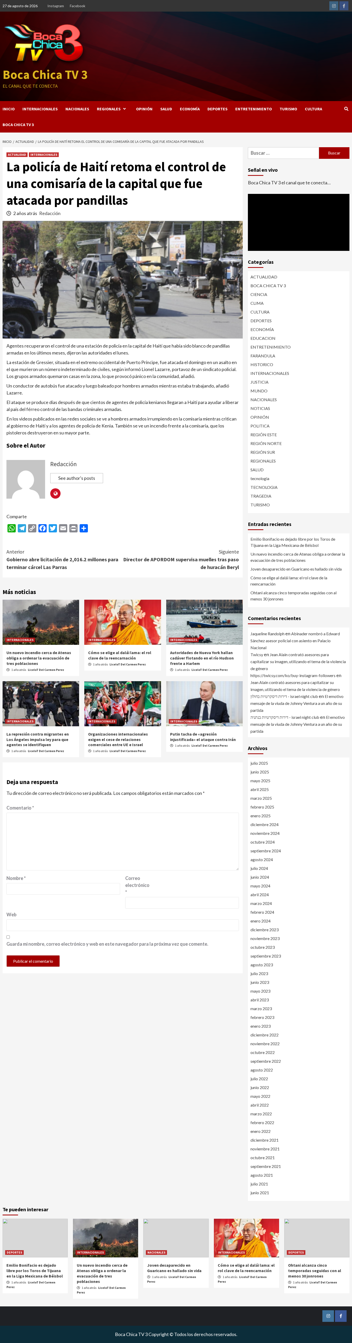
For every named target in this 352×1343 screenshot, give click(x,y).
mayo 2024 (260, 885)
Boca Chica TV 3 (45, 74)
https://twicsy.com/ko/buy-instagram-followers (293, 675)
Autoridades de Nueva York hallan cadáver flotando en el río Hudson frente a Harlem (202, 658)
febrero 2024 (262, 912)
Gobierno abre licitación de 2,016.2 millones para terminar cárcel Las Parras (62, 559)
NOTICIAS (260, 408)
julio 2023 (259, 973)
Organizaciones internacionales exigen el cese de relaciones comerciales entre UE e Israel (118, 739)
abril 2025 (259, 789)
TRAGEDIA (260, 495)
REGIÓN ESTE (263, 434)
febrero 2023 (262, 1017)
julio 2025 (259, 763)
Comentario (20, 808)
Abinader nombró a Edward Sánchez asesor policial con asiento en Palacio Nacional (295, 640)
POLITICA (260, 425)
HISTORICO (261, 364)
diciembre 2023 (264, 929)
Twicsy (256, 654)
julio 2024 (259, 868)
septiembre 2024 (265, 850)
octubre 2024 (262, 841)
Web (11, 914)
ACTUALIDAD (17, 154)
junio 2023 (259, 982)
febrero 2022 (262, 1122)
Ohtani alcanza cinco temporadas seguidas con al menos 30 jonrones (293, 595)
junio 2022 (259, 1087)
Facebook (77, 6)
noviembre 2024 (265, 833)
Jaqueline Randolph (267, 633)
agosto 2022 (261, 1069)
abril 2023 (259, 999)
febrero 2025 (262, 806)
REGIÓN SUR (262, 452)
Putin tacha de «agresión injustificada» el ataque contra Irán (203, 736)
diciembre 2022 (264, 1034)
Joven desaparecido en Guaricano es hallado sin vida (296, 568)
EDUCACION (262, 338)
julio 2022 (259, 1078)
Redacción (50, 213)
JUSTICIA (259, 382)
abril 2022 (259, 1104)
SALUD (166, 108)
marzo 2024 (261, 903)
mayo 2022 (260, 1096)
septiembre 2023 (265, 955)
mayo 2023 (260, 990)
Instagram (55, 6)
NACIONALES (77, 108)
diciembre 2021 (264, 1140)
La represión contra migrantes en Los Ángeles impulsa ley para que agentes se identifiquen (37, 739)
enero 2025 (260, 815)
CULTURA (313, 108)
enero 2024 (260, 920)
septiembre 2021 (265, 1166)
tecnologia (259, 478)
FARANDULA (262, 355)
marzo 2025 (261, 798)
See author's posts (76, 478)
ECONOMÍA (190, 108)
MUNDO (258, 390)
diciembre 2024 (264, 824)
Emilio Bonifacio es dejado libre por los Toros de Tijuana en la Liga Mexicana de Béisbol (292, 542)
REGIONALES (109, 108)
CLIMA (257, 303)
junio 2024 (259, 877)
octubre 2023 (262, 947)
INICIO (9, 108)
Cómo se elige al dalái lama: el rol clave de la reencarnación (119, 655)
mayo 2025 (260, 780)
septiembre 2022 (265, 1061)
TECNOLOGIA (264, 487)
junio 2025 (259, 771)
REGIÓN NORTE (266, 443)
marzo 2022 (261, 1113)
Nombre (16, 878)
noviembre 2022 (265, 1043)
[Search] (346, 109)
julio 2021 (259, 1183)
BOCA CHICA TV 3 (18, 124)
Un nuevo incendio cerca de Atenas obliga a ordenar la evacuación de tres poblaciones (38, 658)
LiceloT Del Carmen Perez (46, 670)
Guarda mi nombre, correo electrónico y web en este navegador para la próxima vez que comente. (107, 944)
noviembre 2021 (265, 1148)
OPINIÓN (144, 108)
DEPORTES (217, 108)
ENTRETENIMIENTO (253, 108)
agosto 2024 (261, 859)
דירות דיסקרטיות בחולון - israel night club (284, 696)
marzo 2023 (261, 1008)
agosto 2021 (261, 1175)
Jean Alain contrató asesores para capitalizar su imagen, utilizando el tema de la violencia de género (298, 661)
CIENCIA (258, 294)
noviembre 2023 (265, 938)
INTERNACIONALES (40, 108)
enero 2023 (260, 1026)
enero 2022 (260, 1131)
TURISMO (288, 108)
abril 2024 (259, 894)
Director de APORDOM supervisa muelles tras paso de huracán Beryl (181, 559)
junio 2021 (259, 1192)
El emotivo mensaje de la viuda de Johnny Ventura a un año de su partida (296, 703)
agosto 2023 (261, 964)
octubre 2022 (262, 1052)
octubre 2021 (262, 1157)
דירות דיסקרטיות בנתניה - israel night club (284, 717)
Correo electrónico (137, 885)
